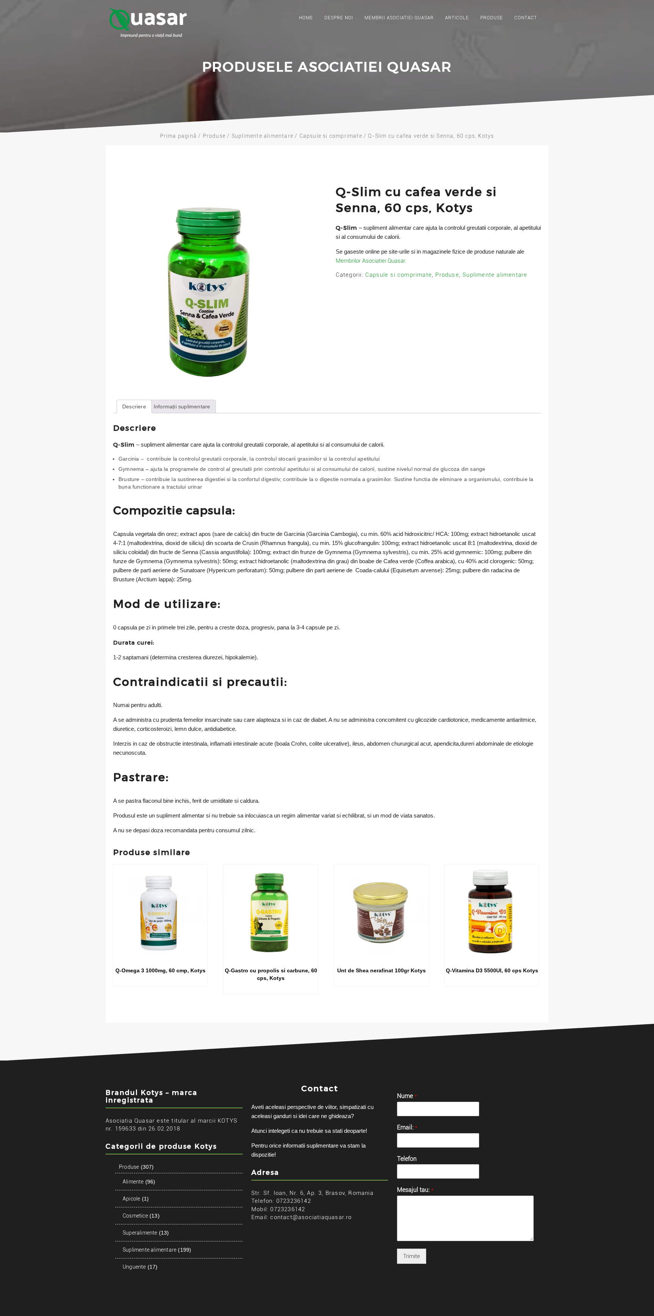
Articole (457, 17)
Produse (491, 17)
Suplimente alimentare (262, 136)
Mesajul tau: (415, 1189)
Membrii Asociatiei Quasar (399, 17)
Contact (525, 17)
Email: (407, 1127)
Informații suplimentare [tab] (182, 406)
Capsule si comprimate (330, 136)
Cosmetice (135, 1216)
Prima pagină (178, 136)
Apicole (131, 1199)
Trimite (411, 1256)
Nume (407, 1096)
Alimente (133, 1182)
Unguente (134, 1267)
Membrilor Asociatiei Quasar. (371, 260)
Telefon (407, 1158)
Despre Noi (338, 17)
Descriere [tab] (134, 406)
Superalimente (140, 1233)
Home (306, 17)
